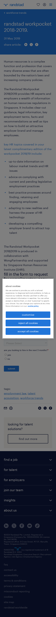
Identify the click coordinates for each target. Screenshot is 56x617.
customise (28, 314)
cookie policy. (33, 306)
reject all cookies (28, 322)
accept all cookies (28, 331)
